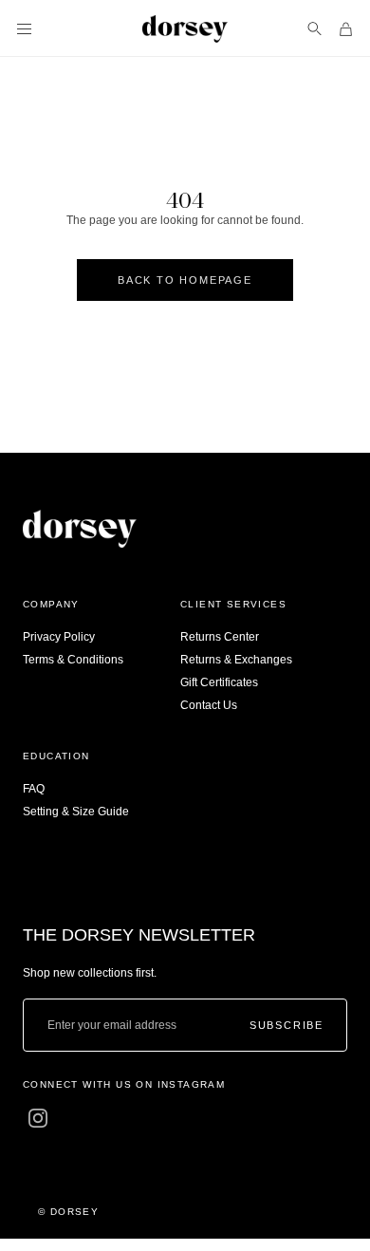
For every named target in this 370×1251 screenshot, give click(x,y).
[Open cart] (346, 29)
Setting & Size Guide (76, 811)
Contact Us (208, 705)
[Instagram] (37, 1118)
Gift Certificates (219, 682)
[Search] (314, 29)
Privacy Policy (59, 637)
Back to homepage (185, 280)
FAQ (34, 788)
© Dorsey (68, 1211)
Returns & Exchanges (236, 659)
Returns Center (219, 637)
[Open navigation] (24, 29)
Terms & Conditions (73, 659)
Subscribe (287, 1025)
